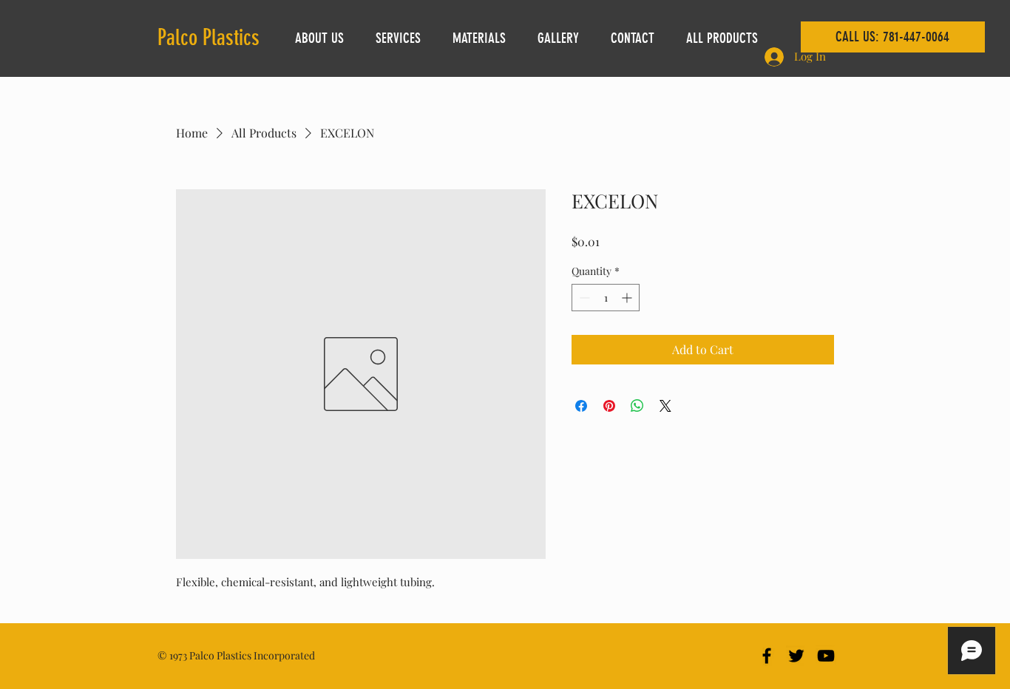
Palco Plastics (208, 37)
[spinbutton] (605, 297)
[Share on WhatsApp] (637, 406)
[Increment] (628, 297)
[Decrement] (583, 297)
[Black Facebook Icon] (766, 655)
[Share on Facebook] (581, 406)
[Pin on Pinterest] (609, 406)
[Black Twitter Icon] (796, 655)
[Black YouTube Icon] (826, 655)
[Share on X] (665, 406)
